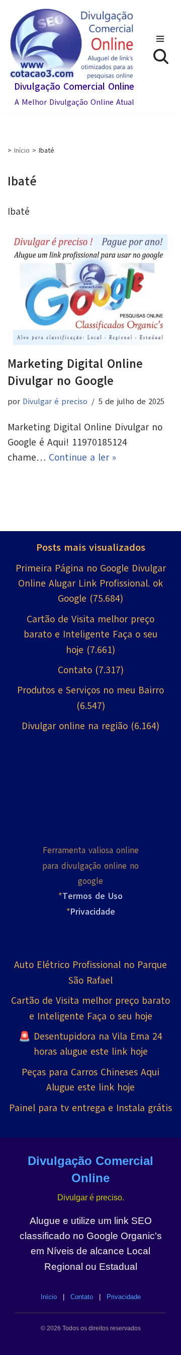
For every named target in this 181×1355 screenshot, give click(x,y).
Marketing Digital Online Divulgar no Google (75, 372)
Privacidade (124, 1297)
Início (22, 150)
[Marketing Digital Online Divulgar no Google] (90, 289)
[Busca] (160, 56)
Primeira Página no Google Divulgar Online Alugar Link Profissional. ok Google (91, 584)
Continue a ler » (82, 457)
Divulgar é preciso (55, 401)
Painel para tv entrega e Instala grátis (90, 1108)
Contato (75, 670)
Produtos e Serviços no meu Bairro (90, 690)
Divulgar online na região (75, 726)
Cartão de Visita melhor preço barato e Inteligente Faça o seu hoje (90, 635)
